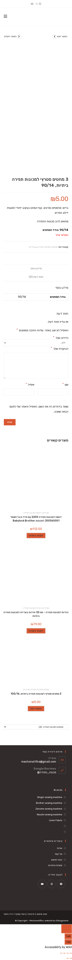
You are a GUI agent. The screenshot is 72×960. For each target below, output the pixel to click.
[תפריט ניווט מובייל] (5, 16)
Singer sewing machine (49, 797)
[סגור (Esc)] (61, 953)
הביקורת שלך (59, 348)
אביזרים (32, 247)
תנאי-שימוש (56, 859)
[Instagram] (51, 884)
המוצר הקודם (10, 36)
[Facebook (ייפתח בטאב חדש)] (40, 4)
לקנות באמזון (36, 535)
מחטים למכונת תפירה (47, 247)
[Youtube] (42, 884)
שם (65, 384)
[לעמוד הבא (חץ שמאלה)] (67, 958)
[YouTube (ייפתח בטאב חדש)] (32, 4)
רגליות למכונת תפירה (32, 608)
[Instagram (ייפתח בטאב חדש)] (37, 4)
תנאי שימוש (42, 914)
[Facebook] (61, 884)
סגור (68, 936)
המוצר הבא (62, 36)
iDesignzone (62, 920)
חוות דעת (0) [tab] (36, 276)
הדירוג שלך (60, 338)
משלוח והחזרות (55, 865)
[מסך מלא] (67, 953)
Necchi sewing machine (49, 814)
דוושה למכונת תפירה (32, 513)
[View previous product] (18, 36)
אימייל (30, 384)
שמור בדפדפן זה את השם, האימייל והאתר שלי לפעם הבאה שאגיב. (38, 409)
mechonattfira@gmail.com (38, 761)
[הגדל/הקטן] (71, 953)
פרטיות (31, 914)
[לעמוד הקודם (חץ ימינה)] (71, 958)
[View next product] (54, 36)
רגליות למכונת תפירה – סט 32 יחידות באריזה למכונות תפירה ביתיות (36, 614)
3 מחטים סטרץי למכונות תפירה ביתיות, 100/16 (36, 693)
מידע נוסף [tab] (36, 268)
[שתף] (64, 953)
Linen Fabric (55, 820)
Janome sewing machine (48, 808)
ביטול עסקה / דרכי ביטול (15, 914)
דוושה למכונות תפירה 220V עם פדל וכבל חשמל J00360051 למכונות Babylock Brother (36, 519)
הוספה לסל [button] (36, 708)
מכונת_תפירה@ (46, 772)
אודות (59, 848)
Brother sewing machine (49, 803)
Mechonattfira (37, 920)
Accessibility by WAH (58, 947)
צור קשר (58, 854)
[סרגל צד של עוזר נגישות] (66, 928)
